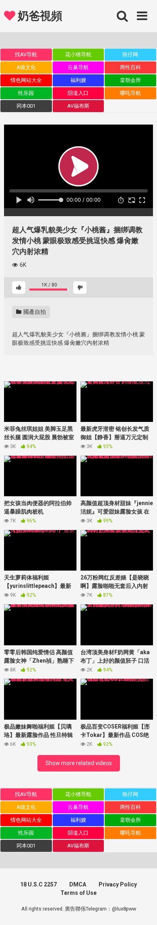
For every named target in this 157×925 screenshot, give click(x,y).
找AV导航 (26, 54)
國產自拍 (34, 312)
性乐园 (26, 93)
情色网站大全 (26, 80)
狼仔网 (130, 54)
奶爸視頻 (38, 16)
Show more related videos (78, 763)
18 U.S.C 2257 (38, 884)
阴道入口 (78, 93)
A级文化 (26, 67)
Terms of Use (78, 893)
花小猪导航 (78, 54)
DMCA (77, 884)
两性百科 (130, 67)
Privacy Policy (118, 884)
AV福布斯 (78, 106)
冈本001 (26, 106)
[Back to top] (142, 908)
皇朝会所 (130, 80)
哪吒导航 (130, 93)
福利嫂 (78, 80)
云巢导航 (78, 67)
